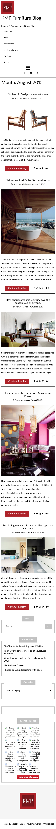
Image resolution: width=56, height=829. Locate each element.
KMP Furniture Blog (21, 18)
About (6, 62)
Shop (6, 38)
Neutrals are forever (14, 665)
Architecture (9, 44)
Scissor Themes (18, 824)
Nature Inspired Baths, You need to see (28, 180)
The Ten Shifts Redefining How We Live (23, 646)
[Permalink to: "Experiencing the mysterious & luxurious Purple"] (28, 440)
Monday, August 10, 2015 (33, 532)
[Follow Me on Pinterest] (28, 777)
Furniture (7, 56)
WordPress (49, 824)
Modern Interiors (11, 50)
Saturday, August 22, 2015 (33, 99)
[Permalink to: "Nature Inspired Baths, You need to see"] (28, 222)
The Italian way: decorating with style (23, 670)
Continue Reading (17, 169)
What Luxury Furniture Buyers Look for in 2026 (25, 659)
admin (17, 99)
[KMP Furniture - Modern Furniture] (7, 8)
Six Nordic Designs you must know (28, 94)
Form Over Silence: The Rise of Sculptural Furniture (25, 652)
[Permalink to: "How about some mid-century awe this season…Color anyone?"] (28, 329)
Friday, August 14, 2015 (33, 307)
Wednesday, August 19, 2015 (33, 184)
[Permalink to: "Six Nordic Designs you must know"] (28, 119)
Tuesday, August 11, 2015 (33, 400)
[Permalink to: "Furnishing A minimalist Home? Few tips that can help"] (28, 555)
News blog (8, 31)
